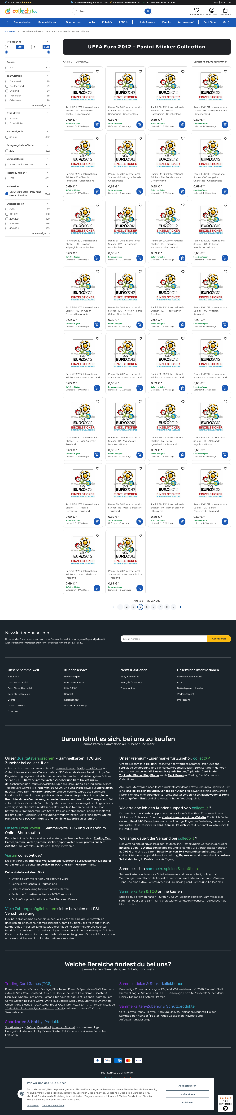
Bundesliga (126, 989)
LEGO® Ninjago (172, 993)
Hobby (91, 22)
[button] (197, 11)
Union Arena (13, 1004)
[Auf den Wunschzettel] (97, 71)
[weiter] (180, 606)
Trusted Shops (14, 2)
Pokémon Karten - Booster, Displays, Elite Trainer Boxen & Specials (47, 989)
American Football (63, 1027)
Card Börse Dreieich (19, 682)
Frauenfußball (214, 989)
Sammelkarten (22, 22)
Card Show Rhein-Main (20, 688)
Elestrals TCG (30, 1004)
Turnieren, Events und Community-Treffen (51, 814)
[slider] (6, 52)
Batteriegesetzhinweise (190, 688)
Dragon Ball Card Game (29, 1000)
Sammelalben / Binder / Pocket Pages (143, 1015)
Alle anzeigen (39, 105)
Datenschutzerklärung (63, 639)
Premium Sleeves (168, 1011)
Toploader (186, 1011)
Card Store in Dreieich (171, 825)
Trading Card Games (89, 768)
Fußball (31, 1027)
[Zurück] (113, 606)
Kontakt (68, 694)
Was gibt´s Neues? (131, 682)
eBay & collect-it (130, 676)
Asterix (149, 996)
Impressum (183, 699)
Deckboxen (176, 1015)
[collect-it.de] (21, 11)
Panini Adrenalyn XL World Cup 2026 (39, 1008)
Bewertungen (72, 676)
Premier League (129, 993)
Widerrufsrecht (185, 694)
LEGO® (123, 22)
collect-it (200, 808)
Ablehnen (187, 1102)
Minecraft (201, 993)
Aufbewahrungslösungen (135, 1019)
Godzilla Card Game (70, 1000)
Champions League (147, 989)
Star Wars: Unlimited (97, 1000)
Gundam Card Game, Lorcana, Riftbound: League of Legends (55, 996)
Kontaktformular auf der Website (184, 817)
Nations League (151, 993)
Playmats (191, 1015)
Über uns (13, 711)
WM (169, 989)
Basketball (44, 1027)
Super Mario (215, 993)
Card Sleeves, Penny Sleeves (137, 1011)
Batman (160, 996)
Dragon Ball (136, 996)
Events (166, 22)
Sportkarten (73, 22)
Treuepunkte (128, 688)
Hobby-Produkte (16, 1031)
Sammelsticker (47, 22)
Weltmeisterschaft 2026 (188, 989)
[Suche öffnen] (147, 11)
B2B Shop (13, 676)
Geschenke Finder (74, 682)
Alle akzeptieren (187, 1085)
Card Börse (210, 22)
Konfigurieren (187, 1094)
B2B (216, 2)
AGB (179, 682)
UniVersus (51, 1000)
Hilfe (223, 2)
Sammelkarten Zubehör (50, 780)
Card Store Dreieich (19, 694)
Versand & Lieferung (75, 705)
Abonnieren (219, 638)
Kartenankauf (186, 22)
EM (163, 989)
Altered (44, 1004)
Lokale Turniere (146, 22)
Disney (123, 996)
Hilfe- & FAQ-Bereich (141, 821)
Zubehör (107, 22)
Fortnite (188, 993)
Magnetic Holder (205, 1011)
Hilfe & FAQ (70, 688)
